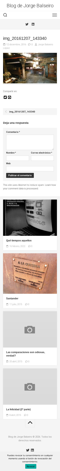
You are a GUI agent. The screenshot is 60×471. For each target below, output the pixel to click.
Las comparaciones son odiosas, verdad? (25, 354)
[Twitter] (27, 24)
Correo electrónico (41, 153)
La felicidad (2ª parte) (18, 409)
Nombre (11, 153)
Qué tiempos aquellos (19, 240)
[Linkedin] (33, 24)
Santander (12, 298)
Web (8, 163)
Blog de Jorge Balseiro (30, 6)
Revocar (31, 466)
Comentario (13, 132)
